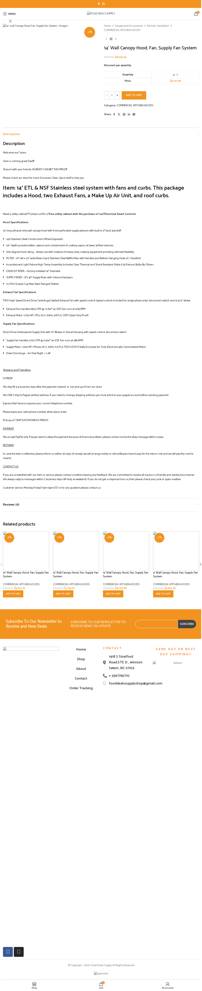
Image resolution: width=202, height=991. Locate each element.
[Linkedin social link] (129, 115)
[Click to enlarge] (10, 21)
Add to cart (134, 95)
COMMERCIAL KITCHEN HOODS (122, 30)
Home (107, 26)
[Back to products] (111, 39)
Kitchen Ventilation (158, 26)
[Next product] (115, 39)
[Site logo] (101, 13)
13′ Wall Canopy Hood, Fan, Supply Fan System (125, 575)
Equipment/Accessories (129, 26)
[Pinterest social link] (124, 115)
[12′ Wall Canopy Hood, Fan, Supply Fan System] (76, 551)
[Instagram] (19, 952)
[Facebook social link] (98, 4)
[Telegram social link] (134, 115)
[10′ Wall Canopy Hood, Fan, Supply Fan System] (26, 551)
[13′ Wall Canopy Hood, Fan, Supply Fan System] (126, 551)
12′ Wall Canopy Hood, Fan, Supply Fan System (75, 575)
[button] (13, 593)
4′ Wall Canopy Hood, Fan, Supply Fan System (175, 575)
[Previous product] (106, 39)
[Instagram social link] (103, 4)
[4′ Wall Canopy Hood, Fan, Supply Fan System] (176, 551)
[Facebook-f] (8, 952)
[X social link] (119, 115)
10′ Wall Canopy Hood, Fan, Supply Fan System (26, 575)
